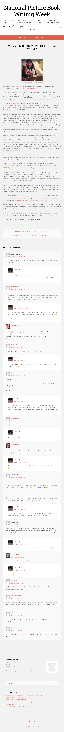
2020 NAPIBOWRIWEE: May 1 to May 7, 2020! (18, 706)
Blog (19, 37)
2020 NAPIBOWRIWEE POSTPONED (16, 700)
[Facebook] (34, 722)
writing (44, 223)
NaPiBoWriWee (24, 223)
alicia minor (15, 286)
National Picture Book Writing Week (32, 11)
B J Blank (14, 580)
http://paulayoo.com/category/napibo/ (14, 105)
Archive (27, 37)
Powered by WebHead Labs (32, 726)
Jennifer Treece (16, 595)
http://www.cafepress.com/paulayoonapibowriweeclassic (30, 200)
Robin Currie (15, 554)
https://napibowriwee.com (29, 88)
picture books (37, 223)
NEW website (17, 86)
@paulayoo (23, 95)
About (36, 37)
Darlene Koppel (16, 345)
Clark (13, 613)
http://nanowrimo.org (44, 122)
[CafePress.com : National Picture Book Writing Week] (52, 671)
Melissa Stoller (15, 418)
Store (44, 37)
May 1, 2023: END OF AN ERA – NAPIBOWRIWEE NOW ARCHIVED (24, 695)
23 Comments (39, 53)
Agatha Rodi (15, 444)
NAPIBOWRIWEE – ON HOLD (14, 697)
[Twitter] (29, 722)
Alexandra (14, 325)
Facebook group (51, 95)
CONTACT (6, 168)
